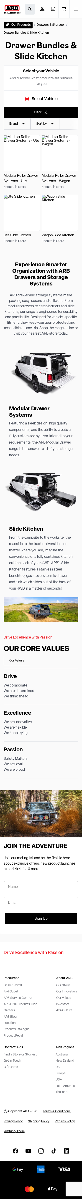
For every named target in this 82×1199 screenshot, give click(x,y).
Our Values (16, 660)
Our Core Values (36, 649)
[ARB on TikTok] (53, 1151)
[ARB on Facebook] (15, 1151)
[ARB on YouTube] (28, 1151)
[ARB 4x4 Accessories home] (12, 9)
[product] (22, 162)
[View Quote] (53, 9)
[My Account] (42, 9)
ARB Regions (65, 1047)
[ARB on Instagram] (41, 1151)
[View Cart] (63, 9)
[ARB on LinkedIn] (66, 1151)
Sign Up (41, 918)
